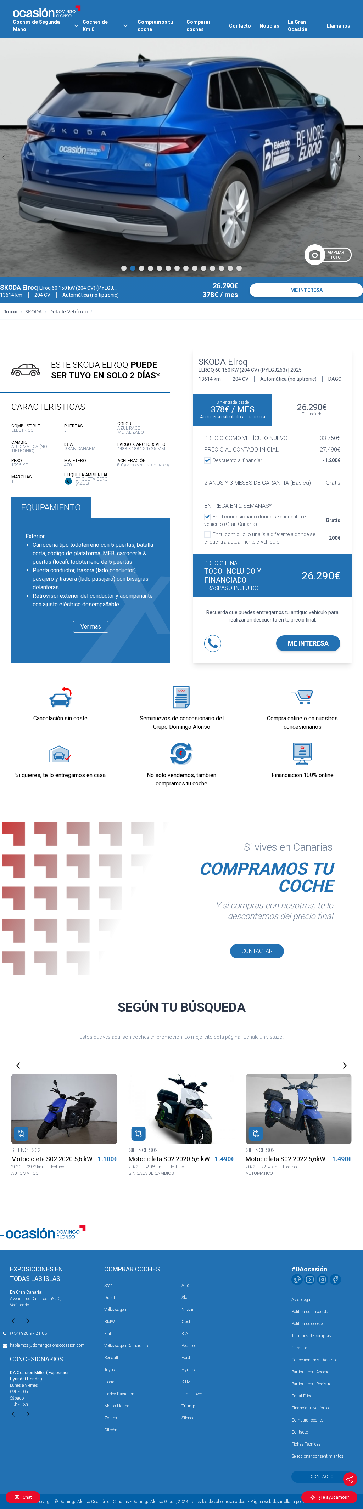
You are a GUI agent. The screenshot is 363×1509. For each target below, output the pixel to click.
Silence (188, 1418)
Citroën (110, 1430)
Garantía (299, 1347)
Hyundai (189, 1369)
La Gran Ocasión (297, 25)
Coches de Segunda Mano (36, 25)
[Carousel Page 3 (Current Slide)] (141, 268)
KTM (186, 1381)
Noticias (269, 26)
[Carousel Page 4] (150, 268)
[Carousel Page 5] (159, 268)
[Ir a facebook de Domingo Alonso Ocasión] (335, 1279)
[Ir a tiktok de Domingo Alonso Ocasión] (297, 1279)
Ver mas (90, 626)
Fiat (107, 1333)
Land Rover (192, 1393)
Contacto (240, 26)
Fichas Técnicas (306, 1444)
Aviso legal (301, 1299)
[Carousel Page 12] (221, 268)
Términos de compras (311, 1335)
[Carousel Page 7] (177, 268)
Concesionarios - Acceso (313, 1359)
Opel (186, 1321)
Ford (186, 1357)
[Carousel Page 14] (239, 268)
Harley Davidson (119, 1393)
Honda (110, 1381)
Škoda (187, 1297)
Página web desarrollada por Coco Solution (289, 1501)
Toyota (110, 1369)
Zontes (110, 1418)
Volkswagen (115, 1309)
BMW (109, 1321)
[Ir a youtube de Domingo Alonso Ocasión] (309, 1279)
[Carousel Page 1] (124, 268)
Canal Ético (301, 1396)
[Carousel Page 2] (132, 268)
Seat (108, 1285)
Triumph (190, 1405)
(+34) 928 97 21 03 (28, 1333)
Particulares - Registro (311, 1384)
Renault (111, 1357)
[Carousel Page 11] (212, 268)
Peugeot (189, 1345)
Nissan (188, 1309)
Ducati (110, 1297)
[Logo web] (47, 11)
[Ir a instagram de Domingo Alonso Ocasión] (322, 1279)
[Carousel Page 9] (194, 268)
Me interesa (308, 643)
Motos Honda (116, 1405)
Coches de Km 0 (95, 25)
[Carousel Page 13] (230, 268)
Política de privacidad (311, 1311)
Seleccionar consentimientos (317, 1456)
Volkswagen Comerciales (127, 1345)
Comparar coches (198, 25)
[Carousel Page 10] (203, 268)
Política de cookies (308, 1323)
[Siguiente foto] (359, 157)
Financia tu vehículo (310, 1408)
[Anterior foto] (3, 157)
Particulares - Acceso (310, 1371)
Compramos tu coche (155, 25)
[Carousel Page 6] (168, 268)
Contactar (257, 951)
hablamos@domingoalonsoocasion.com (47, 1345)
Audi (186, 1285)
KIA (185, 1333)
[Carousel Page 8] (186, 268)
